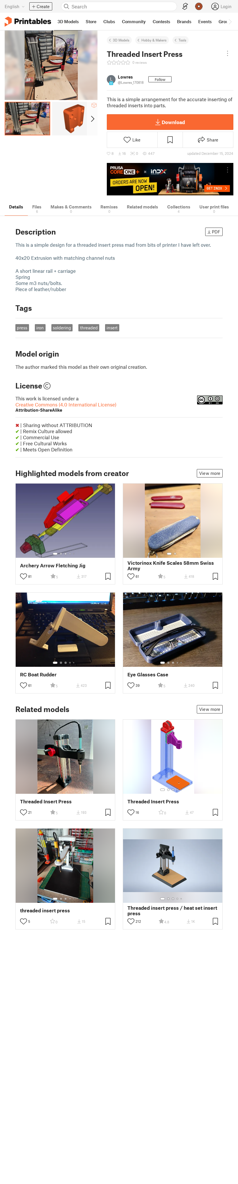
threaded (89, 327)
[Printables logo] (28, 22)
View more (209, 473)
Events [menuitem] (205, 21)
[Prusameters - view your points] (199, 6)
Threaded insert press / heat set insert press (172, 910)
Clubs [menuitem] (109, 21)
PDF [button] (216, 231)
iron (40, 327)
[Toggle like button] (23, 576)
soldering (62, 327)
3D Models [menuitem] (68, 21)
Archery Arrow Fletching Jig (52, 565)
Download (173, 122)
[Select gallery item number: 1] (55, 554)
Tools (182, 40)
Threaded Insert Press (46, 801)
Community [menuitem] (134, 21)
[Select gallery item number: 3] (65, 554)
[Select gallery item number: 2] (61, 554)
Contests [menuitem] (161, 21)
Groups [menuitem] (226, 21)
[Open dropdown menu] (227, 53)
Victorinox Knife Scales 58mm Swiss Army (170, 565)
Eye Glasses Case (147, 674)
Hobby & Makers (154, 40)
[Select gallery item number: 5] (74, 554)
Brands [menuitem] (184, 21)
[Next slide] (92, 118)
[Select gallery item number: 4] (70, 554)
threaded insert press (45, 910)
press (22, 327)
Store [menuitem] (91, 21)
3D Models (121, 40)
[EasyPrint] (185, 6)
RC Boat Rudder (38, 674)
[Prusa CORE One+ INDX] (170, 179)
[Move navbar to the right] (230, 21)
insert (112, 327)
